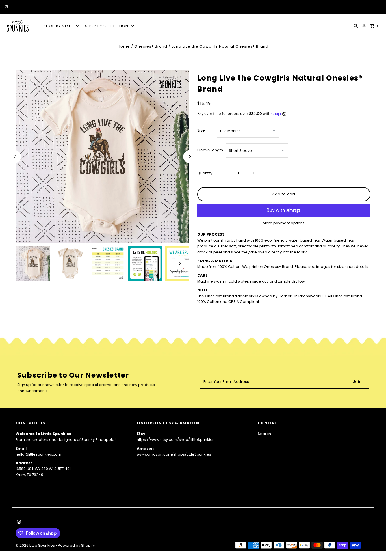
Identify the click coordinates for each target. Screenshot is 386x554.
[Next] (189, 156)
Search (264, 433)
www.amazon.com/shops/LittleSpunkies (174, 454)
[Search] (355, 25)
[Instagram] (5, 7)
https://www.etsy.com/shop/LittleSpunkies (175, 439)
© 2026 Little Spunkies (36, 545)
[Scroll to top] (374, 539)
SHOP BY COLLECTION (106, 26)
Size (201, 130)
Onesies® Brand (150, 46)
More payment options (284, 223)
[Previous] (14, 156)
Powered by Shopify (76, 545)
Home (124, 46)
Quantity (204, 173)
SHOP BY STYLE (58, 26)
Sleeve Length (210, 150)
